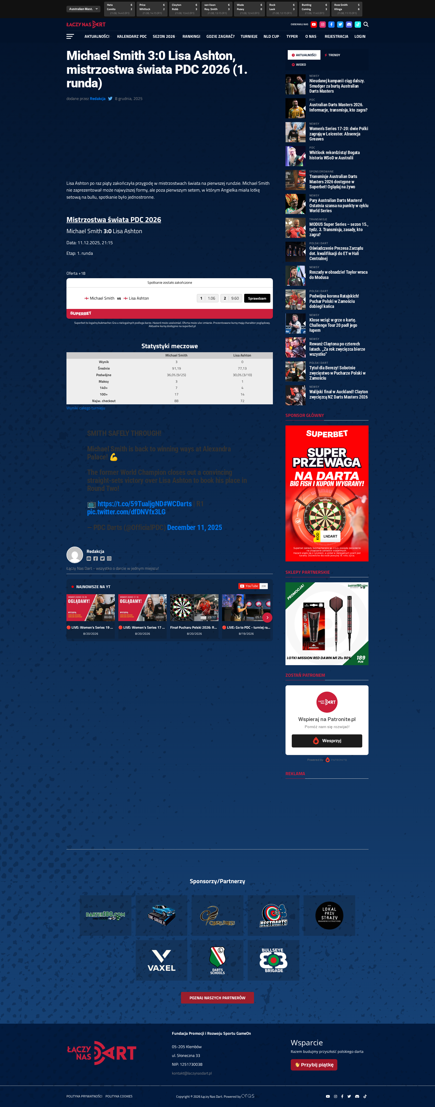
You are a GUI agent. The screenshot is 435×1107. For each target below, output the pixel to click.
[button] (72, 618)
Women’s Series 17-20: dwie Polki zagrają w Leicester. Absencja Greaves (338, 133)
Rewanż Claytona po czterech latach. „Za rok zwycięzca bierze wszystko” (337, 348)
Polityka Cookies (118, 1096)
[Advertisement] (169, 142)
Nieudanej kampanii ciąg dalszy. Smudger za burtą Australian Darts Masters (337, 85)
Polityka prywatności (84, 1096)
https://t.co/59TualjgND (130, 503)
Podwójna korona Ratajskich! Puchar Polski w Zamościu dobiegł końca (334, 301)
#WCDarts (177, 503)
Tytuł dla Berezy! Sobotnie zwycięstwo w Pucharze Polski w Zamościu (337, 372)
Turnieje (249, 36)
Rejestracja (336, 36)
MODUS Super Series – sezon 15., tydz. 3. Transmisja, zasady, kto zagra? (338, 229)
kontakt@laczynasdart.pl (192, 1073)
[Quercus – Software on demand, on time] (250, 1096)
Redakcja (97, 98)
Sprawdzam (257, 298)
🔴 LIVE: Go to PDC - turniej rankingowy (246, 627)
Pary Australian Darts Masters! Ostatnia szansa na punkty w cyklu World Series (339, 205)
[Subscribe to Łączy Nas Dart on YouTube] (253, 586)
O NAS (310, 36)
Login (360, 36)
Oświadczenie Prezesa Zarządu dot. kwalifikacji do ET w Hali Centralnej (336, 253)
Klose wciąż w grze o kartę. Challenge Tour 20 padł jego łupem (333, 325)
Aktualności (97, 36)
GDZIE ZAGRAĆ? (220, 36)
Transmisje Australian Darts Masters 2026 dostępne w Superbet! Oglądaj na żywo (333, 181)
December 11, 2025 (194, 527)
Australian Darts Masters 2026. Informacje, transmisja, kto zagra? (338, 107)
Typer (292, 36)
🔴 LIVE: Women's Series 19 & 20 (90, 627)
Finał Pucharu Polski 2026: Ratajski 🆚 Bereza (194, 627)
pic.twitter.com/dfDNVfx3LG (126, 512)
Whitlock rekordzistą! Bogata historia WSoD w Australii (334, 155)
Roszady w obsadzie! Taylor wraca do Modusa (338, 274)
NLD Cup (271, 36)
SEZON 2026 (164, 36)
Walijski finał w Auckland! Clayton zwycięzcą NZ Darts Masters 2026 (338, 394)
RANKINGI (191, 36)
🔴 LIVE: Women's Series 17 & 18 (142, 627)
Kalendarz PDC (132, 36)
